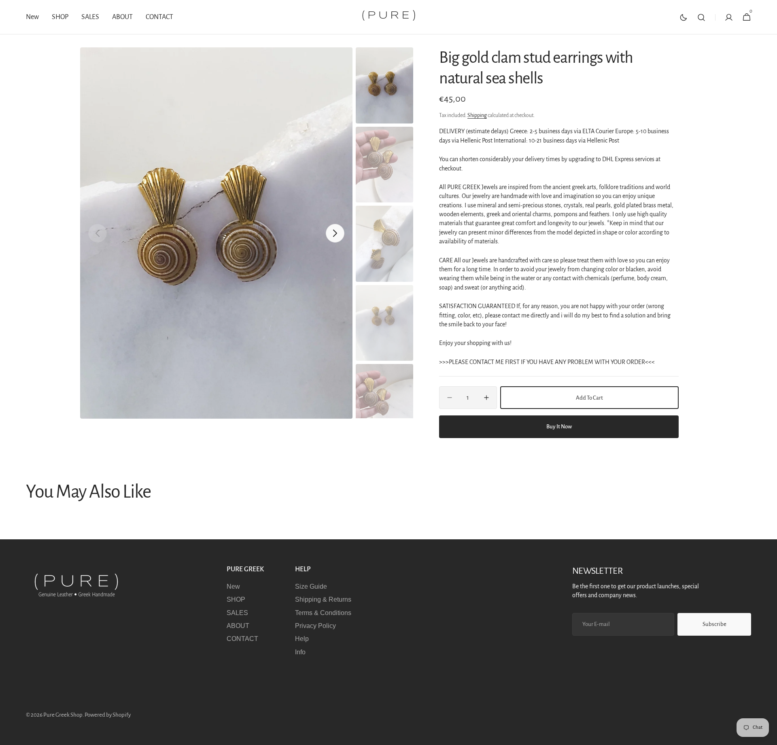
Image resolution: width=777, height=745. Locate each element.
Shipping (477, 115)
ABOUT (238, 625)
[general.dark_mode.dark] (683, 17)
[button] (701, 17)
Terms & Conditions (323, 612)
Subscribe (714, 624)
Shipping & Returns (323, 599)
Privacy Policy (315, 625)
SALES (237, 612)
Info (300, 652)
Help (302, 638)
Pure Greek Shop (63, 715)
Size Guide (311, 586)
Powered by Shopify (108, 715)
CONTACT (242, 638)
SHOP (236, 599)
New (233, 586)
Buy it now (559, 427)
